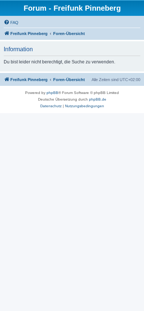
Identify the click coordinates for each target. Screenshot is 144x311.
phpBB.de (97, 99)
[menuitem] (11, 22)
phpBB (52, 93)
